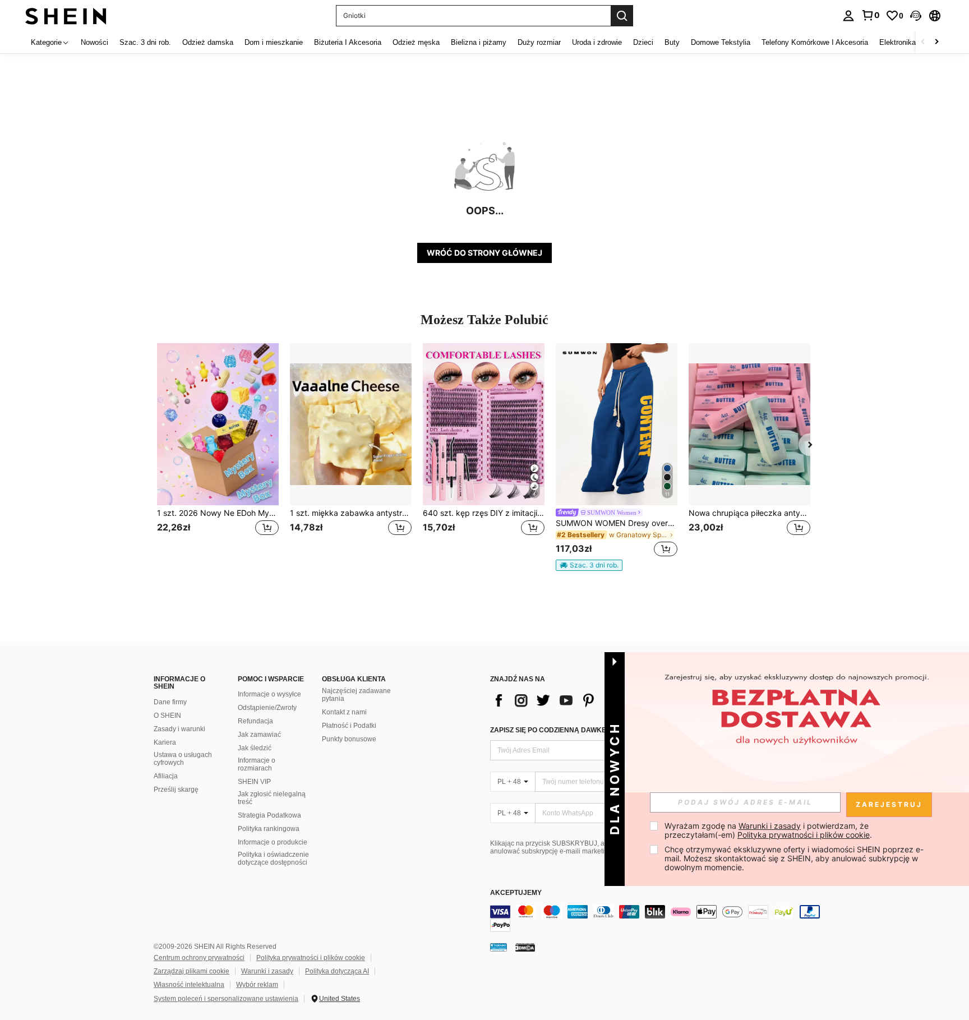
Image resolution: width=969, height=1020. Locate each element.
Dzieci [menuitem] (643, 42)
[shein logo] (66, 15)
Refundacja (255, 721)
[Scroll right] (936, 42)
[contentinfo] (658, 918)
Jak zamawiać (259, 735)
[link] (870, 15)
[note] (589, 565)
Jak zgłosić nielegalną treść (272, 798)
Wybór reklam (257, 985)
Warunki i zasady (267, 971)
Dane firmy (170, 702)
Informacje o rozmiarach (256, 764)
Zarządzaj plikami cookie (191, 971)
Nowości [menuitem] (94, 42)
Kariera (165, 742)
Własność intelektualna (189, 985)
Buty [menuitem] (672, 42)
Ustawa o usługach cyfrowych (183, 759)
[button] (915, 15)
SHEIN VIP (254, 782)
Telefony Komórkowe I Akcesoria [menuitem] (815, 42)
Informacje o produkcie (272, 842)
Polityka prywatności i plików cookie (310, 958)
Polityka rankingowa (268, 829)
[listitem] (218, 451)
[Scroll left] (923, 42)
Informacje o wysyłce (269, 694)
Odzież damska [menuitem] (207, 42)
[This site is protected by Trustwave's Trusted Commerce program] (498, 947)
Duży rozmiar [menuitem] (539, 42)
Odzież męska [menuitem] (416, 42)
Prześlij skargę (176, 789)
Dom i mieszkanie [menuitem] (273, 42)
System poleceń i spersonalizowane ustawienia (226, 999)
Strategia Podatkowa (269, 815)
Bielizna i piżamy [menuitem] (478, 42)
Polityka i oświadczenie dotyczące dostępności (273, 858)
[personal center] (848, 15)
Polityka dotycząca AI (337, 971)
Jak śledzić (254, 748)
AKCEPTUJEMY (516, 893)
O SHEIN (167, 715)
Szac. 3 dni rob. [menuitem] (145, 42)
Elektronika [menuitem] (897, 42)
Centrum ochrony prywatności (199, 958)
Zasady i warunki (179, 729)
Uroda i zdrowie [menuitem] (597, 42)
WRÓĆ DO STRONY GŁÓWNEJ (484, 252)
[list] (580, 700)
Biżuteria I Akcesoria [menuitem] (347, 42)
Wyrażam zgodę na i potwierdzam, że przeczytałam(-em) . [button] (768, 830)
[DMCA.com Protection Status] (525, 947)
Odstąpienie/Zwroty (267, 708)
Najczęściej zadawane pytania (356, 695)
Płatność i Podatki (349, 726)
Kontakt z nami (344, 712)
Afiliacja (166, 776)
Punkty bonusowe (349, 739)
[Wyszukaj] (622, 15)
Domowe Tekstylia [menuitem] (720, 42)
